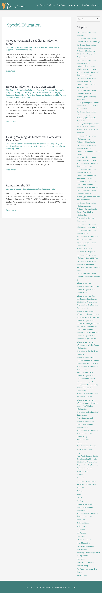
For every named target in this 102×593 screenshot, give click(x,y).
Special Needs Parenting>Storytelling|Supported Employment (88, 553)
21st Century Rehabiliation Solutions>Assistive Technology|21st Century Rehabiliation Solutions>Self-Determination (87, 51)
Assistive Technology (45, 90)
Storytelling (81, 559)
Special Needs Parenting (25, 95)
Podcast (51, 5)
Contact (95, 5)
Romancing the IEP (18, 185)
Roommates (81, 536)
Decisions (80, 491)
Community (59, 90)
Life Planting (81, 533)
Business (80, 474)
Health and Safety (83, 523)
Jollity (75, 587)
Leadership (36, 92)
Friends (79, 498)
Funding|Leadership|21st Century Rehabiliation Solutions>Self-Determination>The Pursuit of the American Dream (87, 510)
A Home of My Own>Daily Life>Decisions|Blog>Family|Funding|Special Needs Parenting (88, 314)
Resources (73, 5)
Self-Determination (49, 92)
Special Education (55, 47)
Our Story (40, 5)
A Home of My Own (84, 283)
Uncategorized (44, 189)
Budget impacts (82, 471)
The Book (61, 5)
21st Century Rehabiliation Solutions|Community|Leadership (88, 277)
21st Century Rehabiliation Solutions (21, 47)
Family (17, 92)
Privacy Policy (29, 587)
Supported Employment (16, 50)
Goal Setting (42, 47)
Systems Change (83, 566)
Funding (80, 501)
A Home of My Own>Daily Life (88, 286)
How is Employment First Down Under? (30, 86)
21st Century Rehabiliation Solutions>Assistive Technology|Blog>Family (86, 139)
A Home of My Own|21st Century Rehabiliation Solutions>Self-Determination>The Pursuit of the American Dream (87, 427)
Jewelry (85, 5)
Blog (78, 453)
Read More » (11, 71)
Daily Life (10, 92)
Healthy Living (82, 526)
